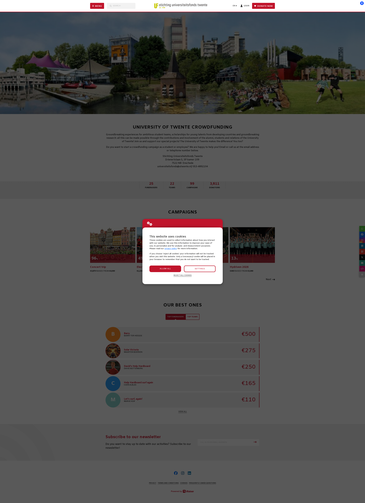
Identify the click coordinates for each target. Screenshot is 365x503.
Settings (200, 269)
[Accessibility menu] (362, 3)
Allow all (165, 269)
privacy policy (171, 248)
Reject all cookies (183, 275)
